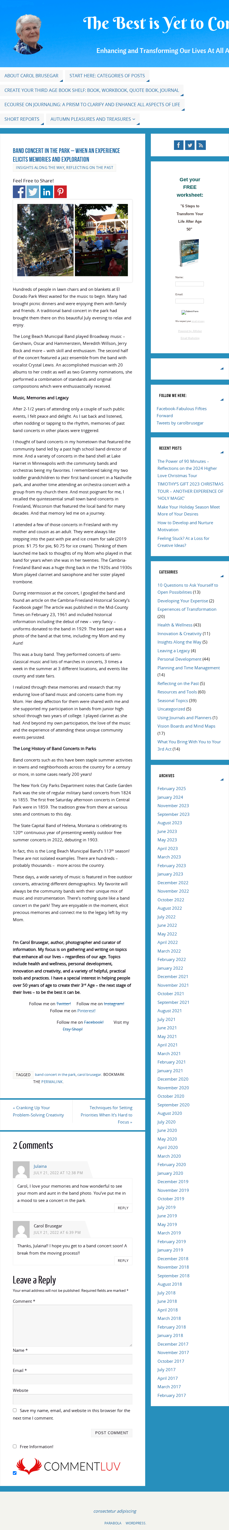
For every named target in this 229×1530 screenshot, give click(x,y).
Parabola (112, 1523)
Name (20, 1350)
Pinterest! (86, 1010)
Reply (123, 1208)
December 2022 (173, 882)
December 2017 (173, 1344)
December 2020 (173, 1079)
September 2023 (174, 814)
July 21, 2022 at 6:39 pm (57, 1232)
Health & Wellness (175, 625)
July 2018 (167, 1292)
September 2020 (174, 1105)
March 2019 (169, 1233)
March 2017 (169, 1386)
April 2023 (168, 848)
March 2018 (169, 1318)
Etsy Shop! (73, 1029)
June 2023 (167, 831)
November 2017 (173, 1352)
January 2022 (170, 968)
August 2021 (170, 1010)
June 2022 (167, 925)
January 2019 (170, 1250)
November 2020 (173, 1087)
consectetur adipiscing (114, 1511)
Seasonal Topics (173, 700)
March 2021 (169, 1053)
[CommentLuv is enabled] (68, 1473)
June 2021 (167, 1027)
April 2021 (168, 1045)
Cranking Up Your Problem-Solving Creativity (38, 1111)
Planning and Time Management (189, 667)
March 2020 (169, 1156)
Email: (179, 294)
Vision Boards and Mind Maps (186, 726)
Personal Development (179, 659)
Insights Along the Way (40, 167)
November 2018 (173, 1267)
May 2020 (167, 1139)
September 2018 (174, 1275)
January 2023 (170, 874)
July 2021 (167, 1019)
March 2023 (169, 857)
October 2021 (171, 993)
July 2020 (167, 1122)
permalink (52, 1081)
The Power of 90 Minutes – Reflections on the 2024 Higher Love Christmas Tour (187, 468)
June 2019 (167, 1215)
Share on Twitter (33, 191)
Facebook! (94, 1022)
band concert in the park (55, 1074)
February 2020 (172, 1164)
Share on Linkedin (46, 191)
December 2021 (173, 976)
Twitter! (63, 1003)
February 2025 (172, 788)
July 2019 (167, 1207)
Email (20, 1370)
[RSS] (201, 145)
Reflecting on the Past (89, 167)
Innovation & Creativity (180, 633)
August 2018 (170, 1284)
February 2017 (172, 1395)
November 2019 (173, 1190)
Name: (179, 277)
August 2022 (170, 908)
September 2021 (174, 1002)
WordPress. (136, 1523)
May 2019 (167, 1224)
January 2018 (170, 1335)
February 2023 (172, 865)
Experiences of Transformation (187, 609)
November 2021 (173, 985)
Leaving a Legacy (174, 650)
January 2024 (170, 797)
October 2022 (171, 899)
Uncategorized (171, 709)
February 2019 (172, 1241)
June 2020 (167, 1130)
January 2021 (170, 1070)
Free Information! (36, 1446)
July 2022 (167, 917)
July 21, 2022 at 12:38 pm (58, 1172)
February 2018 (172, 1327)
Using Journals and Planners (184, 717)
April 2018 (168, 1310)
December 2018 (173, 1258)
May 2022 (167, 934)
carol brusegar (89, 1074)
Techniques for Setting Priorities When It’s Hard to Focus (106, 1115)
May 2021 (167, 1036)
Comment (24, 1301)
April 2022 (168, 942)
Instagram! (114, 1003)
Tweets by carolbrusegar (180, 423)
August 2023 (170, 822)
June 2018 (167, 1301)
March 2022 (169, 951)
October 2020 (171, 1096)
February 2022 (172, 959)
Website (20, 1390)
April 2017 (168, 1378)
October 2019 (171, 1198)
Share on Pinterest (60, 191)
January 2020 (170, 1173)
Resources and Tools (177, 692)
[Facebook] (178, 145)
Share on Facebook (19, 191)
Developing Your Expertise (183, 600)
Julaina (40, 1166)
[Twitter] (190, 145)
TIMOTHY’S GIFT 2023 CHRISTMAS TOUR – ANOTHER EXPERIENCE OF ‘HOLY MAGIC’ (190, 491)
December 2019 (173, 1181)
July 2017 (167, 1369)
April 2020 (168, 1147)
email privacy (198, 321)
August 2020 (170, 1113)
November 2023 (173, 805)
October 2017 (171, 1361)
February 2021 (172, 1062)
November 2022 (173, 891)
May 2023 (167, 839)
